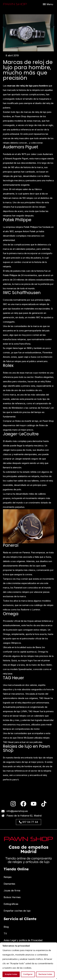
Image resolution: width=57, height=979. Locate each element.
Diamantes (9, 883)
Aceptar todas (11, 974)
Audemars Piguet (20, 147)
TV (5, 933)
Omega (10, 614)
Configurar (28, 974)
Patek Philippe (17, 220)
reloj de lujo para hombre (34, 85)
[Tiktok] (43, 803)
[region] (28, 960)
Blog (6, 926)
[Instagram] (13, 803)
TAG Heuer (13, 678)
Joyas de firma (12, 890)
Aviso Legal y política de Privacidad (23, 940)
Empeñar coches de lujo (17, 910)
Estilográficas (11, 903)
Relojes (8, 877)
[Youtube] (33, 803)
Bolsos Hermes (12, 897)
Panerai (10, 545)
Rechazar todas (45, 974)
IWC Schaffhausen (22, 293)
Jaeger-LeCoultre (21, 434)
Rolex (8, 366)
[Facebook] (23, 803)
